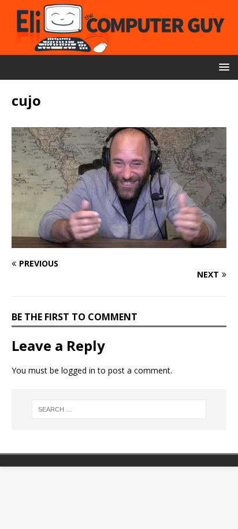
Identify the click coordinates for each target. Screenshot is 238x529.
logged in (78, 370)
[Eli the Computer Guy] (119, 48)
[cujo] (119, 240)
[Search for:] (119, 409)
